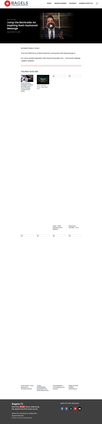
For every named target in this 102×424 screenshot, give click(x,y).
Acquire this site (18, 416)
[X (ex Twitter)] (71, 408)
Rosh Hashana (11, 19)
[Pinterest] (75, 408)
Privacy (14, 418)
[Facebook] (62, 408)
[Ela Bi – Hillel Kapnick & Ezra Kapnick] (59, 150)
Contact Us (24, 413)
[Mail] (79, 408)
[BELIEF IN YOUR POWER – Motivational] (75, 309)
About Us (15, 413)
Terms (20, 418)
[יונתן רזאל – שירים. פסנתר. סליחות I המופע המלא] (43, 79)
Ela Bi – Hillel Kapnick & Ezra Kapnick (57, 227)
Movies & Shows (60, 3)
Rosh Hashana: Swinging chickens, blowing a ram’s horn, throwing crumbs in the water (27, 87)
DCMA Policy (28, 418)
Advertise (32, 413)
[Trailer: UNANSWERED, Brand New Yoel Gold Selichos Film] (43, 309)
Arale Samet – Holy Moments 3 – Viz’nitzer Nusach (27, 387)
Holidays (72, 3)
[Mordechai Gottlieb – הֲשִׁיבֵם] (75, 150)
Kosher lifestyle (86, 3)
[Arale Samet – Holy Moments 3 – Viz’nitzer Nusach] (27, 309)
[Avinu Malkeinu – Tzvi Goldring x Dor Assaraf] (59, 309)
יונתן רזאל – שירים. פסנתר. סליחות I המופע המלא (42, 87)
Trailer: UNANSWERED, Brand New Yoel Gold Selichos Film (43, 388)
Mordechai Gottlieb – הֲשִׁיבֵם (74, 226)
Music (49, 3)
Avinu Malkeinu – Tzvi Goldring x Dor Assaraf (59, 387)
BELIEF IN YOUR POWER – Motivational (73, 387)
